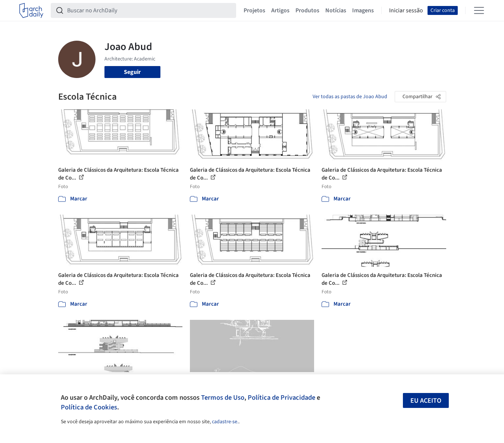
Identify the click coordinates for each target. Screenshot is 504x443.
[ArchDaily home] (31, 10)
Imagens (363, 10)
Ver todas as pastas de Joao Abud (350, 96)
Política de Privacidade (281, 397)
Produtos (307, 10)
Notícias (335, 10)
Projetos (254, 10)
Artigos (280, 10)
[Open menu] (479, 10)
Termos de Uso (222, 397)
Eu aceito (425, 400)
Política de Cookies (89, 407)
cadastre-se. (225, 421)
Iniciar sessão (406, 10)
